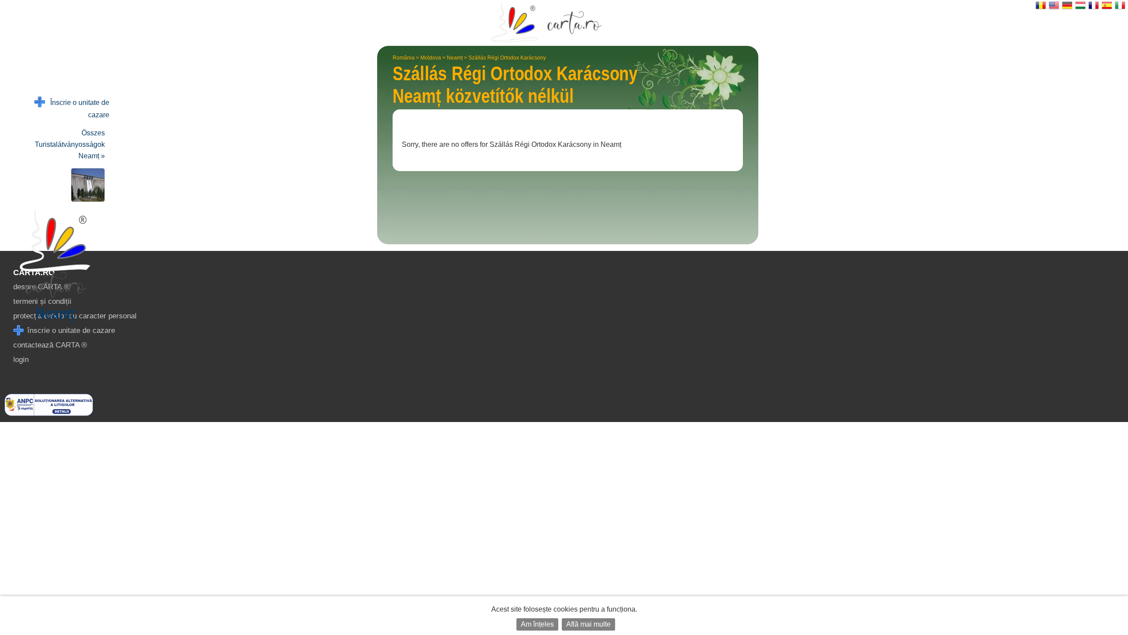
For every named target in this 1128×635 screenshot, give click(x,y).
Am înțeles (537, 624)
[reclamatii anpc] (48, 413)
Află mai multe (588, 624)
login (21, 359)
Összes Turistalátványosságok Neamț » (70, 144)
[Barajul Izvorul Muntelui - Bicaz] (86, 184)
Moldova (430, 58)
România (404, 58)
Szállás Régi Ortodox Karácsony (507, 58)
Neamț (455, 58)
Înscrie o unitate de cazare (77, 109)
